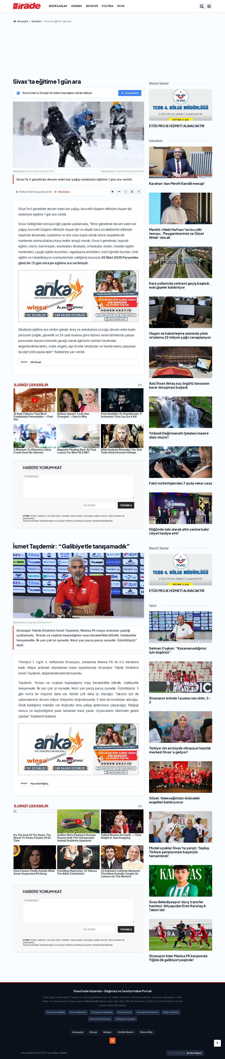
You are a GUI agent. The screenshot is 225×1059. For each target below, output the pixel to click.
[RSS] (112, 1041)
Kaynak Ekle (132, 93)
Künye (93, 1032)
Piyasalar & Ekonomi (147, 1012)
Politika (107, 5)
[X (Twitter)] (132, 192)
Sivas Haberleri (78, 1012)
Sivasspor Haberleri (101, 1012)
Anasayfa (22, 21)
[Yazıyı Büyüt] (112, 192)
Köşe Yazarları (171, 1012)
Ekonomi (92, 5)
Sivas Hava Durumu (100, 1019)
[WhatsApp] (125, 192)
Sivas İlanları (124, 1012)
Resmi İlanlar (58, 5)
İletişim (107, 1032)
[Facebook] (139, 192)
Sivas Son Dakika (55, 1012)
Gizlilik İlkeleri (126, 1032)
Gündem (76, 5)
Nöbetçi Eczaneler (125, 1019)
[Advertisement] (112, 49)
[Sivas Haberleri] (27, 5)
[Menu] (209, 6)
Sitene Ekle (146, 1032)
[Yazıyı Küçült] (119, 192)
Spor (120, 5)
